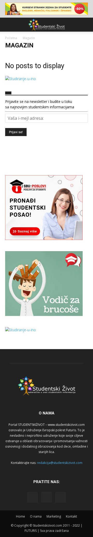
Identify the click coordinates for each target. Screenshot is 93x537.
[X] (60, 497)
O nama (36, 516)
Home (20, 516)
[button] (9, 25)
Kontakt (71, 516)
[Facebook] (32, 497)
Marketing (54, 516)
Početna (11, 38)
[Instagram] (46, 497)
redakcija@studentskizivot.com (59, 463)
